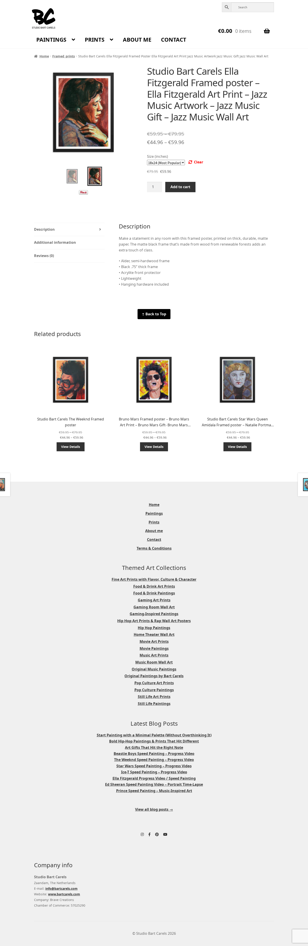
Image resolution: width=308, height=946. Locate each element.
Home (44, 56)
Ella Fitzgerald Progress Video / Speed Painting (154, 778)
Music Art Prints (154, 655)
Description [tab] (44, 229)
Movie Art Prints (154, 641)
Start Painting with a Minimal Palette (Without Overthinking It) (154, 735)
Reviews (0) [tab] (44, 255)
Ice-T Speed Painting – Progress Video (154, 772)
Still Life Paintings (154, 703)
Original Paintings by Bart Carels (154, 675)
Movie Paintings (154, 648)
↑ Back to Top (154, 314)
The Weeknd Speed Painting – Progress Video (154, 759)
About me (137, 39)
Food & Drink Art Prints (154, 586)
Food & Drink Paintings (154, 593)
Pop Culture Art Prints (154, 682)
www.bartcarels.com (64, 894)
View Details (70, 447)
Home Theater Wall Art (154, 634)
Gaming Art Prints (154, 600)
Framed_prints (63, 56)
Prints (94, 39)
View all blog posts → (154, 809)
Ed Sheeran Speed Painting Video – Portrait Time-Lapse (154, 784)
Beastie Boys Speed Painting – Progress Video (154, 753)
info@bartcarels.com (61, 888)
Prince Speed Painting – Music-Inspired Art (154, 790)
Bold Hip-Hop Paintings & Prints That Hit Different (154, 741)
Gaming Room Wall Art (154, 607)
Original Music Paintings (154, 669)
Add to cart (180, 186)
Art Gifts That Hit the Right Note (154, 747)
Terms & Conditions (154, 548)
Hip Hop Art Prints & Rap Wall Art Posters (154, 620)
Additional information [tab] (55, 242)
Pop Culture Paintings (154, 689)
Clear (198, 162)
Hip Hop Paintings (154, 627)
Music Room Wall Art (154, 662)
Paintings (51, 39)
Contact (173, 39)
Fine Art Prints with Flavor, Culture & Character (154, 579)
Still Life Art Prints (154, 696)
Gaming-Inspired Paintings (154, 613)
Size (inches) (157, 156)
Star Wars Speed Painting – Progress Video (154, 765)
